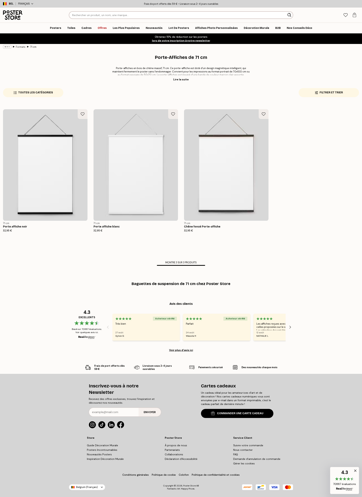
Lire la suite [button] (181, 79)
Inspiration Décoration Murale (105, 459)
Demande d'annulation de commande (256, 459)
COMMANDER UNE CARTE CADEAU (240, 413)
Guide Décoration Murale (102, 445)
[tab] (345, 15)
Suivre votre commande (248, 445)
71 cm (33, 46)
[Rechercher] (289, 15)
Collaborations (174, 454)
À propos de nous (176, 445)
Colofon (184, 474)
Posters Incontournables (102, 450)
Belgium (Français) (87, 487)
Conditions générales (135, 474)
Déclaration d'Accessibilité (181, 459)
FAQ (235, 454)
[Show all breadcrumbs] (7, 47)
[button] (344, 480)
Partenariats (172, 450)
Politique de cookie (164, 474)
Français (24, 3)
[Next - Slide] (290, 327)
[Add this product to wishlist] (82, 114)
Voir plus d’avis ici (181, 350)
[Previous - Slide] (108, 327)
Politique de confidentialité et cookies (216, 474)
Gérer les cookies (244, 463)
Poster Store (189, 485)
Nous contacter (243, 450)
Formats (20, 46)
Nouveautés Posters (99, 454)
